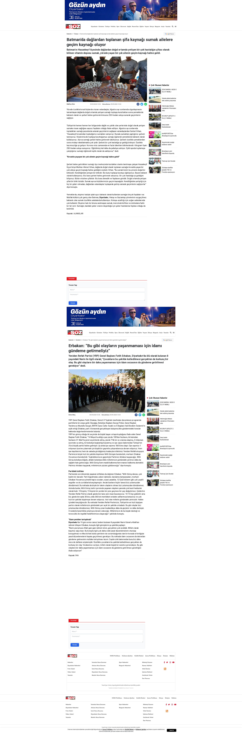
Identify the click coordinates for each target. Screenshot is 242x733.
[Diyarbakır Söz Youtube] (173, 662)
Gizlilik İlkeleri (138, 656)
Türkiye (107, 26)
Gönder (73, 303)
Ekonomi (123, 26)
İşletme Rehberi (147, 672)
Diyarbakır (94, 26)
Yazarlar (167, 26)
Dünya (152, 26)
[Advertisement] (107, 232)
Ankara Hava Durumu (98, 665)
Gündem (101, 26)
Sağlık (129, 26)
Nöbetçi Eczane (147, 662)
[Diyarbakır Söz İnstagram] (170, 662)
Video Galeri (71, 672)
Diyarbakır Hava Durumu (99, 672)
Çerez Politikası (150, 656)
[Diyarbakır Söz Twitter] (167, 662)
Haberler (69, 34)
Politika (113, 26)
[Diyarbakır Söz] (73, 26)
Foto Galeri (71, 669)
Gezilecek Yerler (147, 675)
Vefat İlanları (146, 669)
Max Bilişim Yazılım (128, 688)
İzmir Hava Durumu (98, 669)
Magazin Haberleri (125, 665)
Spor (117, 26)
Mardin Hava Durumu (98, 675)
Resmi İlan (135, 26)
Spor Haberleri (123, 662)
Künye (159, 656)
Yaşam (147, 26)
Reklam (172, 656)
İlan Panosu (146, 678)
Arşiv (162, 26)
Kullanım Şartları (127, 656)
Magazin (157, 26)
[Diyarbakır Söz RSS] (165, 669)
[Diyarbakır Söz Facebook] (164, 662)
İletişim (165, 656)
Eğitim (142, 26)
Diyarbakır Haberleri (74, 665)
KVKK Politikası (115, 656)
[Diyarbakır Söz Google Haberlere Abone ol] (169, 34)
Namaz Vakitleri (147, 665)
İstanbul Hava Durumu (99, 662)
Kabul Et (171, 730)
